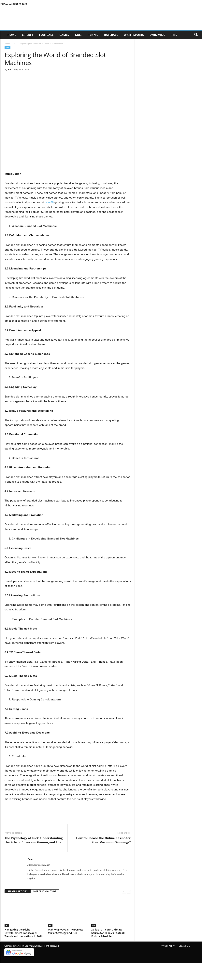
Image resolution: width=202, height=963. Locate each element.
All (15, 43)
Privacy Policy (168, 945)
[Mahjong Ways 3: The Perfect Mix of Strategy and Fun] (67, 912)
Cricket (27, 35)
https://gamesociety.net (38, 865)
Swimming (157, 35)
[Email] (63, 80)
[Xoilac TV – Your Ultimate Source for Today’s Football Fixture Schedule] (111, 912)
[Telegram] (45, 80)
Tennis (93, 35)
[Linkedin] (36, 80)
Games (64, 35)
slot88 (50, 202)
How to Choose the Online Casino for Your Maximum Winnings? (103, 840)
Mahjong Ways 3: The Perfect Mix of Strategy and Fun (65, 931)
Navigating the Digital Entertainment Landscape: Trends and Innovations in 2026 (23, 933)
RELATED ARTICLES (17, 891)
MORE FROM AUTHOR (44, 891)
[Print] (72, 80)
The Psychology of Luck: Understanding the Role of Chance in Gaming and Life (34, 840)
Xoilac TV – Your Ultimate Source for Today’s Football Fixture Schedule (108, 933)
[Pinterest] (27, 80)
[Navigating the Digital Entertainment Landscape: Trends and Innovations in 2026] (24, 912)
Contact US (184, 945)
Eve (9, 69)
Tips (174, 35)
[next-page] (129, 891)
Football (46, 35)
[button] (196, 35)
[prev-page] (124, 891)
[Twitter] (18, 80)
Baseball (111, 35)
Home (11, 35)
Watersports (134, 35)
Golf (78, 35)
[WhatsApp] (54, 80)
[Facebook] (8, 80)
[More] (81, 80)
